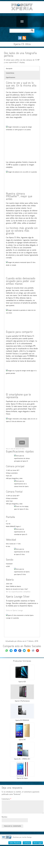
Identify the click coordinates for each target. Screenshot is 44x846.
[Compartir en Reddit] (33, 651)
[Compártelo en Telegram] (11, 651)
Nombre (4, 817)
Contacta (27, 843)
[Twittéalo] (24, 651)
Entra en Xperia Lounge (14, 610)
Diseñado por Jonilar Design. (22, 837)
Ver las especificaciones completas (18, 592)
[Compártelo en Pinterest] (37, 651)
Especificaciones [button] (10, 77)
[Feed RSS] (24, 39)
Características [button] (10, 73)
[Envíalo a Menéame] (29, 651)
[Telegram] (20, 39)
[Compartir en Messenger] (15, 651)
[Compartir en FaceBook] (20, 651)
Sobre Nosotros (14, 843)
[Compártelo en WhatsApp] (7, 651)
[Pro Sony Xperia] (22, 7)
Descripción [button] (9, 68)
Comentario (6, 799)
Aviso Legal (38, 843)
